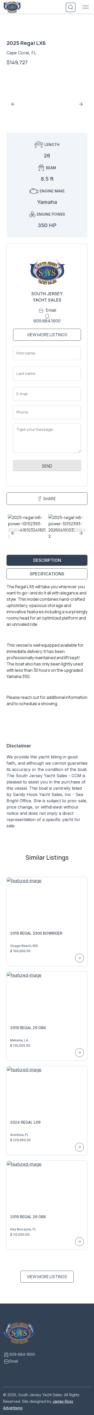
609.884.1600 (47, 320)
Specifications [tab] (47, 573)
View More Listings (47, 335)
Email (51, 310)
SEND (47, 466)
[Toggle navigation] (85, 7)
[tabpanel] (47, 708)
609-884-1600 (22, 1354)
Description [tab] (47, 560)
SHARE (49, 499)
